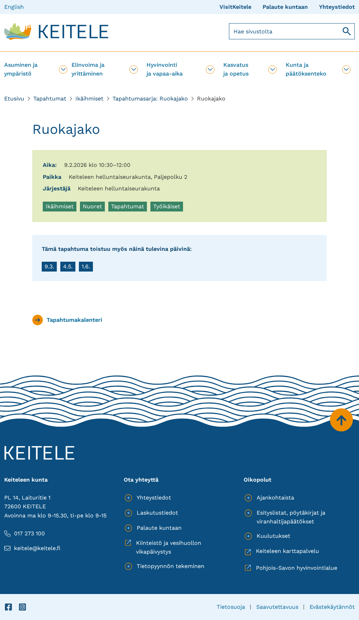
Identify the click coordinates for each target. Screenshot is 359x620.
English (14, 7)
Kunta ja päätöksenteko (306, 69)
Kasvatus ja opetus (236, 69)
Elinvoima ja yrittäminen (88, 69)
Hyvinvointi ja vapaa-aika (165, 69)
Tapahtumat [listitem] (128, 207)
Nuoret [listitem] (93, 207)
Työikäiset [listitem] (168, 207)
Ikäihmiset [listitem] (60, 207)
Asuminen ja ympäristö (21, 69)
